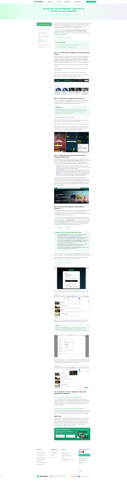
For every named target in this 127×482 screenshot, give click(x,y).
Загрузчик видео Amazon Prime (42, 455)
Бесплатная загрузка (91, 1)
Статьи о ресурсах (54, 453)
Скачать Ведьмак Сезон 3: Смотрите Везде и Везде (66, 47)
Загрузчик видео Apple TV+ (41, 464)
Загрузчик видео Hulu (40, 460)
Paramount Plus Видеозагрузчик (42, 462)
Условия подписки (64, 460)
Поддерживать (67, 1)
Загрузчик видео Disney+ (41, 457)
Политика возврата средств (66, 453)
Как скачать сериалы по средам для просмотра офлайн (67, 45)
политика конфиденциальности (67, 455)
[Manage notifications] (2, 475)
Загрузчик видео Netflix (40, 453)
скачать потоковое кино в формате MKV (81, 220)
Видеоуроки (53, 455)
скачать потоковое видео (73, 62)
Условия (63, 457)
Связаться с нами (54, 457)
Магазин (59, 1)
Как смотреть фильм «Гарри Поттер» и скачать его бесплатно (68, 44)
